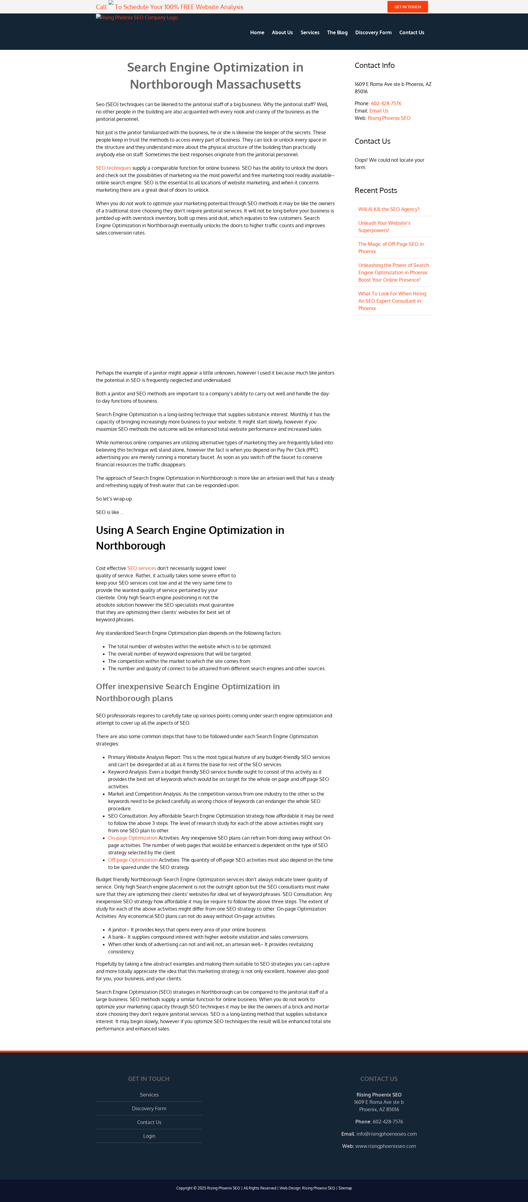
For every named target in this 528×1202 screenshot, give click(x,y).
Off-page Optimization (133, 860)
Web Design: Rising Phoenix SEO (307, 1188)
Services (149, 1095)
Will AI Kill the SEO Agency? (389, 209)
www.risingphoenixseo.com (385, 1146)
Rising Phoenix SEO (389, 118)
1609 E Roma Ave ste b (379, 1102)
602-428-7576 (386, 103)
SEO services (141, 568)
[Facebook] (371, 1160)
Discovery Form (149, 1108)
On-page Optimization (132, 838)
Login (149, 1136)
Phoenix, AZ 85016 (379, 1109)
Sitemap (345, 1188)
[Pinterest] (387, 1160)
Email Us (378, 111)
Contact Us (149, 1122)
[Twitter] (379, 1160)
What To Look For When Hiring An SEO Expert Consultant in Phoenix (392, 300)
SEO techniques (113, 168)
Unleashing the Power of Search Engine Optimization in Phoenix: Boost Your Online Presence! (393, 272)
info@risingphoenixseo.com (387, 1134)
